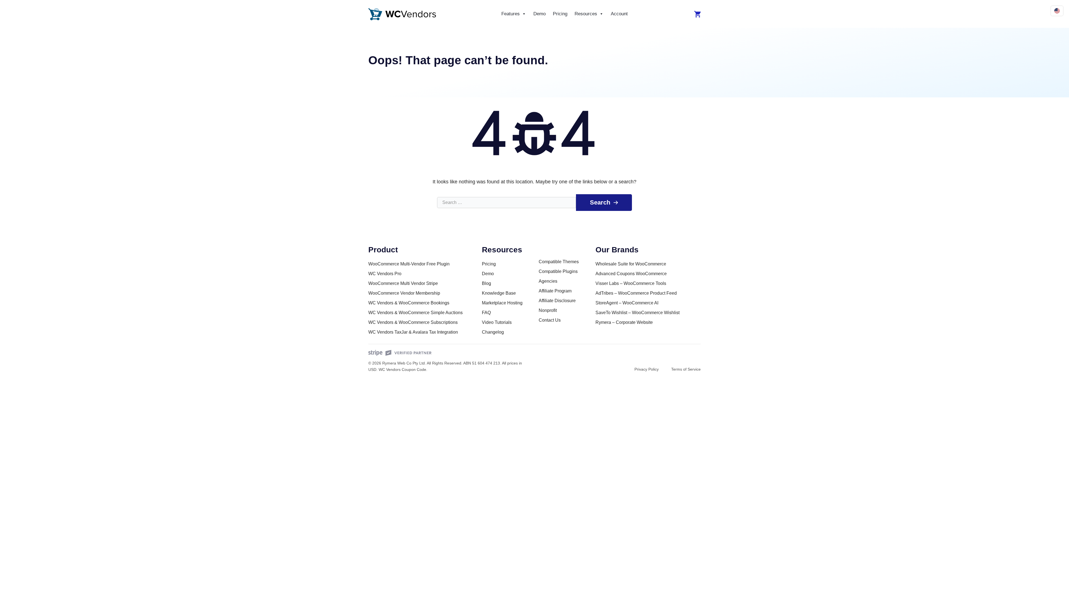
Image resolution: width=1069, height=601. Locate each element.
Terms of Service (686, 369)
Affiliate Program (555, 291)
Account (619, 13)
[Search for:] (506, 202)
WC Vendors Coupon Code (402, 369)
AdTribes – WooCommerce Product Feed (636, 293)
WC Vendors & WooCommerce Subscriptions (413, 322)
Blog (486, 283)
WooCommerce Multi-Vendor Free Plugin (409, 264)
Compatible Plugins (558, 271)
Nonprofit (548, 310)
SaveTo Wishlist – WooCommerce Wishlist (637, 312)
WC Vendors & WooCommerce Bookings (408, 302)
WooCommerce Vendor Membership (404, 293)
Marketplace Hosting (502, 302)
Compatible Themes (559, 261)
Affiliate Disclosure (557, 300)
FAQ (486, 312)
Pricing (560, 13)
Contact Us (550, 320)
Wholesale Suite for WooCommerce (630, 264)
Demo (539, 13)
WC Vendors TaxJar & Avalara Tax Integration (413, 332)
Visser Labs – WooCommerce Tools (630, 283)
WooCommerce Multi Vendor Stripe (403, 283)
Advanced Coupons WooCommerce (631, 273)
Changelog (493, 332)
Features (510, 13)
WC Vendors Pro (384, 273)
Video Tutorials (497, 322)
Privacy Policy (646, 369)
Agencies (548, 281)
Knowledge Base (499, 293)
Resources (586, 13)
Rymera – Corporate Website (624, 322)
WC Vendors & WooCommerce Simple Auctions (415, 312)
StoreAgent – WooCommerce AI (626, 302)
